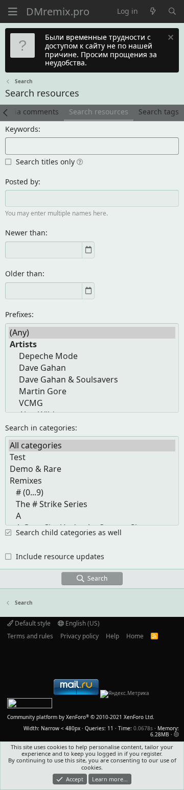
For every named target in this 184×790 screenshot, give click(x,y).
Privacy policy (79, 636)
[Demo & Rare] (92, 469)
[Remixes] (92, 481)
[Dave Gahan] (92, 368)
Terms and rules (30, 636)
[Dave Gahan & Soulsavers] (92, 380)
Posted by (21, 181)
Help (112, 636)
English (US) (82, 623)
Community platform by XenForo (80, 717)
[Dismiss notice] (169, 38)
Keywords (21, 129)
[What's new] (153, 11)
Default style (32, 623)
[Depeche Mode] (92, 356)
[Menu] (13, 12)
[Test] (92, 457)
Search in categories (40, 428)
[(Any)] (92, 333)
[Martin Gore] (92, 391)
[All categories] (92, 445)
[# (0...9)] (92, 492)
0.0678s (143, 728)
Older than (23, 273)
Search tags (159, 111)
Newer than (25, 232)
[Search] (172, 11)
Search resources (98, 111)
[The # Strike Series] (92, 504)
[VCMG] (92, 403)
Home (135, 636)
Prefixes (18, 314)
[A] (92, 516)
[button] (80, 161)
